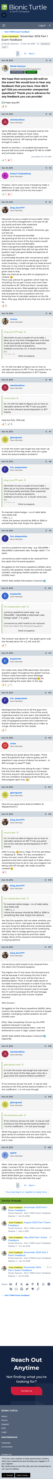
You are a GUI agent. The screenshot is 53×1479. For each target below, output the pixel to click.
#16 (49, 880)
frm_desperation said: (15, 606)
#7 (50, 431)
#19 (49, 1097)
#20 (49, 1147)
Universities (6, 1447)
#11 (50, 653)
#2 (50, 114)
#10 (49, 588)
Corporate (5, 1443)
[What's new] (49, 25)
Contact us (26, 1391)
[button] (4, 15)
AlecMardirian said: (13, 1115)
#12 (49, 692)
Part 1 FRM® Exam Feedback (37, 1213)
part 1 (4, 47)
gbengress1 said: (12, 1064)
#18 (49, 1046)
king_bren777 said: (13, 332)
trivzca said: (10, 398)
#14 (49, 787)
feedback (45, 44)
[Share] (46, 60)
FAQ (3, 1428)
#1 (50, 60)
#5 (50, 313)
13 (25, 53)
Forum (4, 1420)
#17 (49, 947)
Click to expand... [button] (26, 356)
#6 (50, 380)
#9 (50, 530)
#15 (49, 814)
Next (31, 53)
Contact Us (6, 1454)
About (4, 1416)
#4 (50, 202)
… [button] (21, 53)
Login (4, 1432)
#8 (50, 461)
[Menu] (4, 25)
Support (5, 1424)
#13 (49, 738)
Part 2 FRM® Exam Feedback (37, 1258)
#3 (50, 168)
